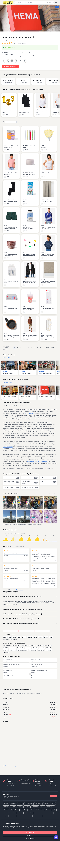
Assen (4, 637)
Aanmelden (53, 796)
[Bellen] (8, 61)
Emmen (40, 637)
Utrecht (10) (32, 645)
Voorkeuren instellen (30, 838)
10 (40, 347)
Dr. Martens (13, 816)
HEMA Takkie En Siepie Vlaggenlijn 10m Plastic (29, 254)
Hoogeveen (6, 639)
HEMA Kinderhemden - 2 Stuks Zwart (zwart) (25, 111)
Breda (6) (5, 647)
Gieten (50, 637)
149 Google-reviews (20, 43)
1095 (47, 347)
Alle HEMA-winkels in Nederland (10, 631)
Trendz (36, 813)
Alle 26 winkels (6, 357)
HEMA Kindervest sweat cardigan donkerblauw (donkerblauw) (47, 255)
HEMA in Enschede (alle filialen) (27, 631)
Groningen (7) (48, 645)
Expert (16, 810)
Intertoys (6, 806)
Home (3, 34)
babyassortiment (7, 446)
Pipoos (42, 813)
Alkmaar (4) (41, 650)
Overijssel (9, 34)
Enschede (15, 34)
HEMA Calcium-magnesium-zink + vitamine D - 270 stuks (28, 228)
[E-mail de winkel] (12, 61)
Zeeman (13, 806)
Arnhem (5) (41, 647)
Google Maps (19, 589)
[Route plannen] (3, 61)
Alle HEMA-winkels (7, 382)
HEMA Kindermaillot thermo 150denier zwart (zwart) (10, 201)
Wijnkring (31, 810)
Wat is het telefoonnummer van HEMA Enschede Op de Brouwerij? (22, 614)
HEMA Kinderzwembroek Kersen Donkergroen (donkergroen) (10, 228)
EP (11, 810)
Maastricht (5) (20, 647)
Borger (23, 637)
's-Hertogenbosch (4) (22, 650)
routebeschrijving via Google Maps (37, 461)
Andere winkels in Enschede (42, 631)
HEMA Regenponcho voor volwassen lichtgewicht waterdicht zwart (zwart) (29, 283)
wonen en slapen (29, 413)
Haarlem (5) (28, 647)
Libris (53, 803)
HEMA (46, 816)
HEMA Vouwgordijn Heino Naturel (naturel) (48, 282)
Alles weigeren (30, 835)
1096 (52, 347)
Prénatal (6, 803)
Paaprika (20, 813)
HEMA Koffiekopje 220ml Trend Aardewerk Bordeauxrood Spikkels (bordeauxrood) (10, 256)
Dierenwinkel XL (38, 816)
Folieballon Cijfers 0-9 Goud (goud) (8, 111)
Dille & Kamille (28, 813)
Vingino (5, 816)
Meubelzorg (49, 813)
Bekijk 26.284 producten (11, 66)
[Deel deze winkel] (20, 61)
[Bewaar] (24, 61)
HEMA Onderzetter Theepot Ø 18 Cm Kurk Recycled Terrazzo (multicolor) (11, 337)
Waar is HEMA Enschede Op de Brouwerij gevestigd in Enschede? (22, 609)
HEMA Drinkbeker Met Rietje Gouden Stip (28, 309)
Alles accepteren (30, 832)
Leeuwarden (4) (32, 650)
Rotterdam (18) (16, 645)
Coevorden (29, 637)
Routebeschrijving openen (12, 766)
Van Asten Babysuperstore (9, 813)
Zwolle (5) (5, 650)
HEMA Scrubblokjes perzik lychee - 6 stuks (11, 146)
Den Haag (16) (24, 645)
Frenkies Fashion (39, 810)
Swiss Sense (21, 816)
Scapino (19, 806)
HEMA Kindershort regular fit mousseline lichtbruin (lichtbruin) (30, 337)
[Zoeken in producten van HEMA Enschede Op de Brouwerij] (3, 122)
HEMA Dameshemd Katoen (48, 173)
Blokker (48, 810)
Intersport (27, 806)
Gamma (52, 816)
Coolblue (6, 810)
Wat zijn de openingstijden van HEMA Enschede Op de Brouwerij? (22, 596)
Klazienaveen (14, 639)
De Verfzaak (13, 803)
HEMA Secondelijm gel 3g (48, 308)
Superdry (23, 810)
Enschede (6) (12, 647)
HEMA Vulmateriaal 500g (10, 308)
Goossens (46, 803)
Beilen (19, 637)
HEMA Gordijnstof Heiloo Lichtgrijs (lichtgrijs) (48, 200)
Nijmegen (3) (48, 650)
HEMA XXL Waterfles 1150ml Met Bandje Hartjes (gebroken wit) (48, 337)
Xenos (42, 806)
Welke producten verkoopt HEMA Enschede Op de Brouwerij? (21, 623)
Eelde (35, 637)
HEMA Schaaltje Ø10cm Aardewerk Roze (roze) (29, 173)
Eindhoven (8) (40, 645)
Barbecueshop (50, 806)
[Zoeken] (16, 2)
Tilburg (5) (35, 647)
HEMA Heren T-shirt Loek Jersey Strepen (48, 227)
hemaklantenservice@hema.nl (29, 55)
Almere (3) (5, 652)
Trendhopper (38, 803)
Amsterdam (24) (7, 645)
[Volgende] (58, 80)
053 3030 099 (26, 52)
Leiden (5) (48, 647)
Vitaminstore (35, 806)
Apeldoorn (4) (13, 650)
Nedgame (29, 816)
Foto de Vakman (28, 803)
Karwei (5, 819)
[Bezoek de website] (16, 61)
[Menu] (56, 2)
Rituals (20, 803)
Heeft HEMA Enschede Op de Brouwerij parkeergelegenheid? (21, 619)
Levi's (54, 810)
